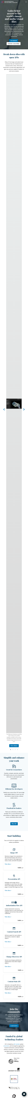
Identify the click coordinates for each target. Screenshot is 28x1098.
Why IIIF (14, 824)
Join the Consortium (13, 43)
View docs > (8, 864)
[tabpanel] (14, 410)
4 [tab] (17, 748)
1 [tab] (10, 748)
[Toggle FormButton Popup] (24, 1094)
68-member (17, 1044)
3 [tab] (15, 748)
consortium (6, 1046)
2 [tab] (13, 748)
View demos (14, 745)
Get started (13, 40)
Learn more (14, 1025)
